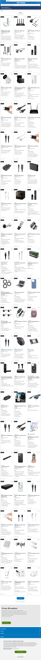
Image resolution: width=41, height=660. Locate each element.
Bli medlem (6, 622)
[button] (23, 14)
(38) (33, 407)
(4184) (33, 555)
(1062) (20, 378)
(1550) (7, 437)
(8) (19, 293)
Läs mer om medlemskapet (6, 616)
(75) (33, 236)
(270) (20, 323)
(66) (6, 554)
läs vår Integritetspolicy (15, 648)
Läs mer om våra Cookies (7, 648)
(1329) (20, 527)
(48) (6, 89)
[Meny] (1, 3)
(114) (6, 497)
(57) (33, 322)
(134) (20, 468)
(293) (6, 295)
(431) (6, 264)
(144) (33, 467)
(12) (6, 407)
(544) (20, 408)
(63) (6, 323)
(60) (19, 554)
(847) (20, 437)
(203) (6, 60)
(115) (6, 379)
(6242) (33, 148)
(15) (33, 380)
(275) (33, 90)
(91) (19, 235)
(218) (20, 264)
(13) (33, 265)
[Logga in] (37, 3)
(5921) (33, 526)
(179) (6, 236)
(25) (33, 351)
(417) (33, 584)
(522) (20, 32)
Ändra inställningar (21, 656)
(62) (19, 61)
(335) (33, 61)
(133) (33, 293)
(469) (6, 33)
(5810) (7, 147)
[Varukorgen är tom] (40, 3)
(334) (33, 33)
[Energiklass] (28, 434)
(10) (19, 497)
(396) (20, 351)
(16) (19, 90)
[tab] (3, 1)
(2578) (7, 583)
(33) (19, 147)
